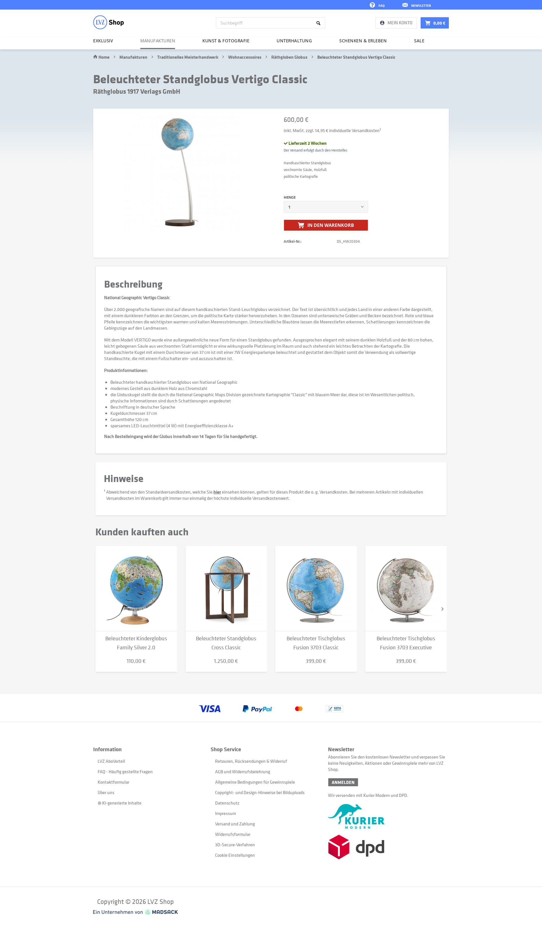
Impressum (225, 813)
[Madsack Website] (135, 912)
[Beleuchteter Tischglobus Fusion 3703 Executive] (406, 588)
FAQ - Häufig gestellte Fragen (125, 771)
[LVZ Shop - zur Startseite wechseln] (108, 22)
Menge (290, 197)
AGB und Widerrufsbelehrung (242, 771)
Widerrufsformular (232, 834)
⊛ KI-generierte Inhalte (119, 803)
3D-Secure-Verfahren (235, 844)
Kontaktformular (113, 782)
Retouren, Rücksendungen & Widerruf (251, 761)
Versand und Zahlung (235, 824)
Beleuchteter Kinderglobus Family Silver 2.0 (136, 643)
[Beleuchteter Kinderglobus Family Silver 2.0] (136, 588)
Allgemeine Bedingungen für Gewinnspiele (255, 782)
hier (217, 492)
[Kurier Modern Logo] (386, 816)
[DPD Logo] (386, 847)
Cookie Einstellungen (235, 855)
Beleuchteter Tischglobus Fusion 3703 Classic (316, 643)
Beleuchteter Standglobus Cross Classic (226, 643)
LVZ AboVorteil (111, 761)
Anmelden (343, 782)
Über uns (106, 792)
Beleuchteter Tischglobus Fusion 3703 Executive (406, 643)
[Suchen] (319, 23)
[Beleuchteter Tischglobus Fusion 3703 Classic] (316, 588)
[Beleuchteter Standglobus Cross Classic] (226, 588)
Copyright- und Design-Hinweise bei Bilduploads (260, 792)
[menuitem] (270, 23)
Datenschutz (227, 803)
